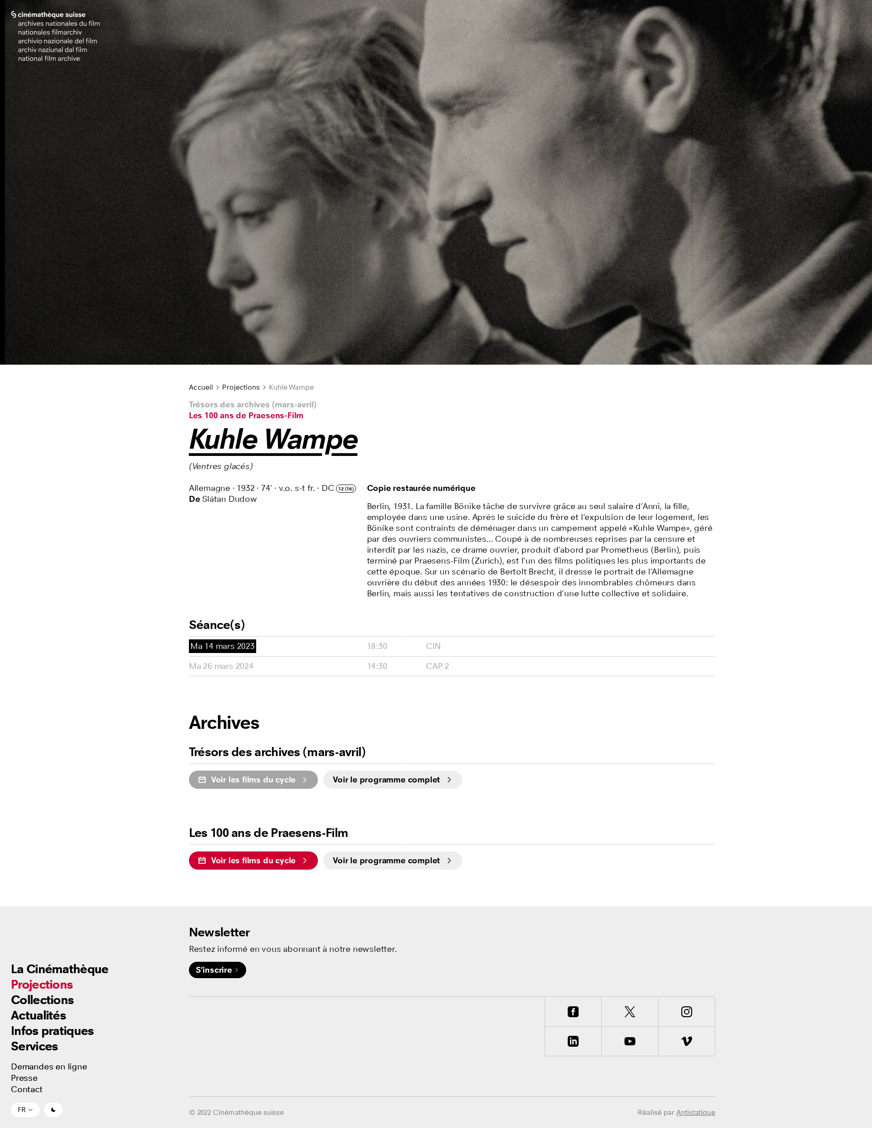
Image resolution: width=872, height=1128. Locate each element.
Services (34, 1046)
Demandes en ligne (49, 1067)
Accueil (201, 387)
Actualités (38, 1015)
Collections (42, 999)
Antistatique (695, 1112)
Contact (27, 1089)
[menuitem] (60, 969)
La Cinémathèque (60, 968)
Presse (24, 1078)
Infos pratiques (52, 1030)
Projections (42, 984)
